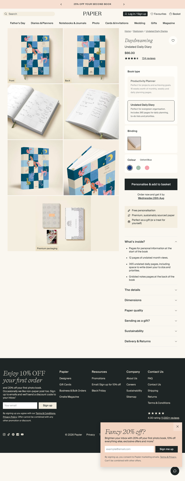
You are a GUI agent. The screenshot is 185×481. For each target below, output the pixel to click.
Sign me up (166, 449)
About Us (131, 378)
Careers (131, 384)
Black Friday (99, 390)
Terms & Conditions (45, 413)
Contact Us (154, 384)
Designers (65, 378)
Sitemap (131, 397)
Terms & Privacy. (168, 457)
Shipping (153, 390)
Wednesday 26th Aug (151, 198)
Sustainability (134, 390)
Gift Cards (65, 384)
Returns (152, 397)
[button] (177, 426)
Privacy (90, 434)
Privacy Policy (10, 417)
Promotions (98, 378)
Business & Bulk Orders (72, 390)
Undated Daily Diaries (157, 31)
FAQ (150, 378)
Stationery (138, 31)
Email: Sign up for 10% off (106, 384)
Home (128, 31)
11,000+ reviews (170, 418)
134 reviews (148, 58)
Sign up (47, 405)
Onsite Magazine (69, 397)
